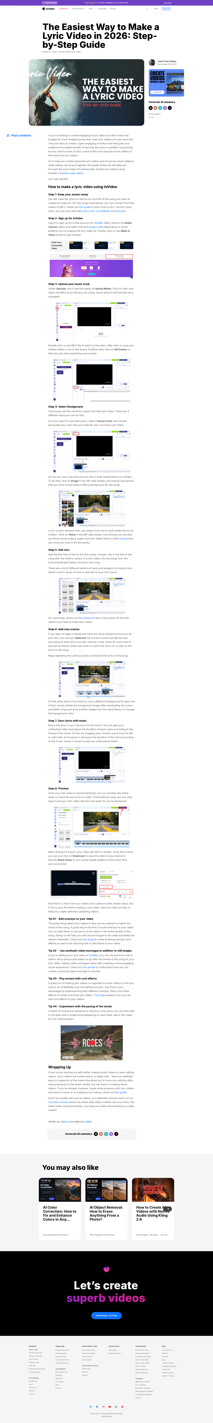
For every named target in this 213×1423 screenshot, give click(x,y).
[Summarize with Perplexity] (160, 108)
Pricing (113, 9)
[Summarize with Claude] (155, 108)
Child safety (119, 1413)
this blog (88, 939)
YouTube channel (58, 1102)
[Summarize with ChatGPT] (151, 108)
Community (102, 9)
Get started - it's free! (106, 1315)
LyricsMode (102, 211)
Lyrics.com (88, 211)
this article (89, 967)
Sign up (166, 9)
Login (156, 9)
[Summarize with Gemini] (165, 108)
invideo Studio (140, 1346)
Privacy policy (95, 1413)
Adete (88, 1121)
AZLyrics (121, 211)
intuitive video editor (71, 173)
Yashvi (64, 1121)
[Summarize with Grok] (170, 108)
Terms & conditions (107, 1413)
